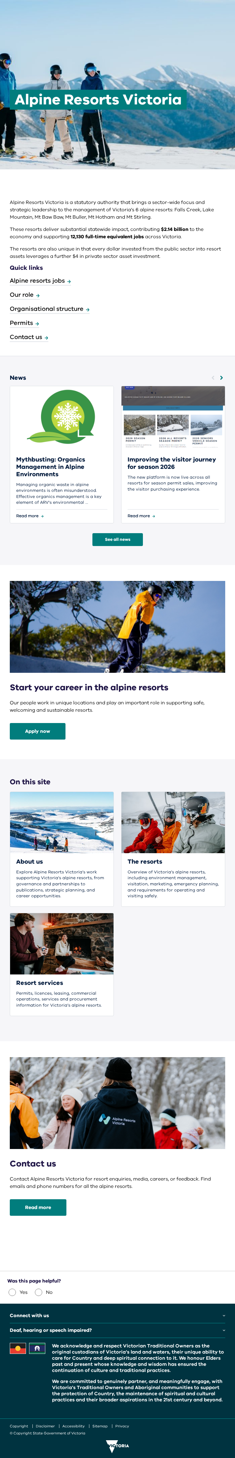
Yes (24, 1292)
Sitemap (100, 1426)
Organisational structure (47, 309)
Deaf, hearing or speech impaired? (51, 1330)
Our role (22, 295)
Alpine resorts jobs (37, 281)
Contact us (26, 337)
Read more (38, 1207)
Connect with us (29, 1315)
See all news (117, 539)
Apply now (37, 731)
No (49, 1292)
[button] (213, 378)
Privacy (122, 1426)
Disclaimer (45, 1426)
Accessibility (73, 1426)
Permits (21, 323)
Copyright (19, 1426)
